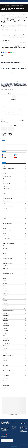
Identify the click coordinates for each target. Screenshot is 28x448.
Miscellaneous (14, 260)
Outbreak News (14, 282)
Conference (14, 185)
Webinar (14, 377)
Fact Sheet (14, 205)
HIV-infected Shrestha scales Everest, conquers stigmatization (11, 62)
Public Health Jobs (14, 310)
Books (14, 175)
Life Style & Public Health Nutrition (14, 252)
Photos (14, 292)
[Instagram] (14, 440)
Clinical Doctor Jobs (14, 180)
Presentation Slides (14, 297)
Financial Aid (14, 210)
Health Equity (14, 222)
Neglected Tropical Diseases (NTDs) (14, 265)
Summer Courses (14, 347)
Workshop (14, 380)
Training (14, 355)
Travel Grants (14, 357)
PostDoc (14, 295)
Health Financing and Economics (14, 223)
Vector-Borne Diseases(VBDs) (14, 372)
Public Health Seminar (14, 320)
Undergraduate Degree (14, 362)
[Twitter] (12, 440)
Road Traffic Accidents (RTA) (14, 337)
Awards (14, 173)
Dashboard (14, 190)
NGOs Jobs (13, 422)
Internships (14, 247)
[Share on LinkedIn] (15, 87)
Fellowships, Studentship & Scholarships (14, 208)
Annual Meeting (14, 168)
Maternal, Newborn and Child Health (14, 257)
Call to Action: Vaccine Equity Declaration (7, 42)
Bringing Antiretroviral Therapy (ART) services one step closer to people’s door (13, 68)
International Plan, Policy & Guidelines (14, 245)
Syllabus (14, 350)
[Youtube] (15, 440)
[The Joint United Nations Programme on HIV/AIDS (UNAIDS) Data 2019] (7, 74)
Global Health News (14, 215)
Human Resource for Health (14, 235)
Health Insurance (14, 227)
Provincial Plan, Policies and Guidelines (14, 300)
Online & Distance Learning (14, 275)
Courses (14, 188)
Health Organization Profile (14, 232)
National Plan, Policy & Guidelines (24, 417)
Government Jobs (14, 423)
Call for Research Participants (14, 178)
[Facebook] (11, 440)
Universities (14, 365)
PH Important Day (14, 287)
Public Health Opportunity (14, 317)
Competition (14, 183)
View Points (14, 375)
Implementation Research (14, 240)
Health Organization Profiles (23, 422)
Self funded (14, 340)
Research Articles (14, 335)
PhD (14, 290)
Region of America (14, 327)
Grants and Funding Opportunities (14, 217)
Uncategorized (14, 360)
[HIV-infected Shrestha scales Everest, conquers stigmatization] (9, 55)
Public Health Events (14, 305)
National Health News (6, 5)
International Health (14, 242)
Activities (14, 160)
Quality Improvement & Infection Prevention (14, 325)
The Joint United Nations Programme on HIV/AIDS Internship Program (15, 34)
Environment (14, 198)
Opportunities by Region (14, 280)
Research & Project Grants (14, 330)
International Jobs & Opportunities (22, 423)
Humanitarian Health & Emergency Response (14, 237)
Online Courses (14, 277)
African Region (14, 165)
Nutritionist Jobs (14, 272)
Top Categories (22, 415)
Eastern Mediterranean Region (14, 195)
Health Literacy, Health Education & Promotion (14, 230)
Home (1, 5)
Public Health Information (14, 307)
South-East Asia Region (14, 342)
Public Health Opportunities (14, 315)
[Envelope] (16, 440)
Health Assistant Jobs (14, 220)
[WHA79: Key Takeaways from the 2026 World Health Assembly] (11, 123)
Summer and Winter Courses (14, 345)
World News (14, 382)
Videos (14, 374)
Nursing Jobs (14, 270)
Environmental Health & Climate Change (14, 200)
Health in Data (14, 225)
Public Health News (14, 312)
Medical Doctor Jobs (14, 417)
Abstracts (14, 158)
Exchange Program (14, 203)
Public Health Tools (14, 322)
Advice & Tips (14, 163)
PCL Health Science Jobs (14, 285)
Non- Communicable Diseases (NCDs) (14, 267)
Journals (14, 250)
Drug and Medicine (14, 193)
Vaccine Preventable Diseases (14, 370)
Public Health (14, 302)
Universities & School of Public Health (14, 367)
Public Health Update (4, 9)
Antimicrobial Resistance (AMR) (14, 170)
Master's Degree (14, 255)
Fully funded (14, 213)
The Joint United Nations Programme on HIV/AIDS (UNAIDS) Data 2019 (12, 75)
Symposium (14, 352)
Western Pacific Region (14, 379)
